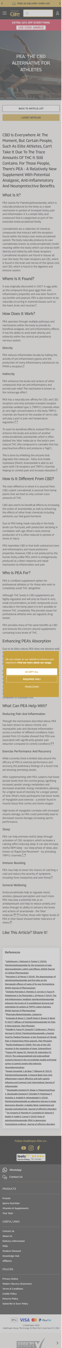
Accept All (32, 671)
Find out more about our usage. (35, 662)
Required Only (32, 679)
